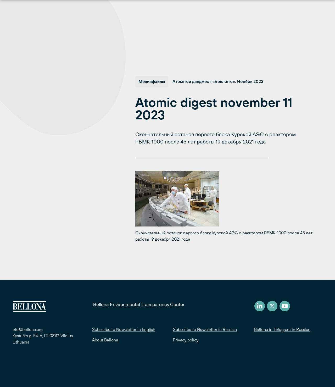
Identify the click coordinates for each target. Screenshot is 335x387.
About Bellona (105, 340)
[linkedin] (259, 306)
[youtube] (285, 306)
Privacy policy (185, 340)
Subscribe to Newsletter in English (123, 329)
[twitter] (272, 306)
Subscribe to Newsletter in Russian (205, 329)
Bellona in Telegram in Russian (282, 329)
